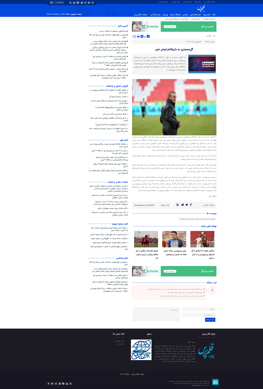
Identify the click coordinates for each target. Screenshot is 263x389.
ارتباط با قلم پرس (209, 2)
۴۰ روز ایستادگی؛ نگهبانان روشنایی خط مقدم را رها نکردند (109, 119)
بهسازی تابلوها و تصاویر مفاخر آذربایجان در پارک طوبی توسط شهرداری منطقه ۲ (109, 64)
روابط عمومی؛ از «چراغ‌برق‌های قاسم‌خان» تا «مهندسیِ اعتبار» (111, 108)
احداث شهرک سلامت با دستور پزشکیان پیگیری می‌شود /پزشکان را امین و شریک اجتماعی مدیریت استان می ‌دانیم (108, 50)
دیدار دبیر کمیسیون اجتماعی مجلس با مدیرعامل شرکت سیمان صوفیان (110, 213)
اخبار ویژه (206, 14)
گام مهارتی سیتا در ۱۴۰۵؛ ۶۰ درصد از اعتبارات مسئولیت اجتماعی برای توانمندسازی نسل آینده (111, 203)
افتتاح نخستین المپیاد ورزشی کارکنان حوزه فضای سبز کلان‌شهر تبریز (108, 172)
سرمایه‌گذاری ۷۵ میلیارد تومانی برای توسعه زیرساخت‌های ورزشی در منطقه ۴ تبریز (112, 158)
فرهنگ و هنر (175, 14)
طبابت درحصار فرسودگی (118, 96)
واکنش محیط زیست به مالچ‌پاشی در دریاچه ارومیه (109, 238)
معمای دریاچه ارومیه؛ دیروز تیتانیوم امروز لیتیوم (110, 242)
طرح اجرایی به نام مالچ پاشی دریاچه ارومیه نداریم (109, 234)
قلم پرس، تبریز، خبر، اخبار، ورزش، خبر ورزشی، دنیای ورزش (198, 219)
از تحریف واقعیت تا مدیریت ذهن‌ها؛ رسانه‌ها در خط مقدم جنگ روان (108, 130)
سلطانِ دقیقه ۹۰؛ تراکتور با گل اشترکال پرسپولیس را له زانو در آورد (202, 254)
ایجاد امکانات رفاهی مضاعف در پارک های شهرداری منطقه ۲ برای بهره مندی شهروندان (108, 76)
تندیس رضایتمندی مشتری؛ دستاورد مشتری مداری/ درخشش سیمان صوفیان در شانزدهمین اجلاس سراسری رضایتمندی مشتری (108, 188)
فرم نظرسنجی (163, 2)
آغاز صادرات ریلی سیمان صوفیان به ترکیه (112, 208)
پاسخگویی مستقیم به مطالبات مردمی (112, 31)
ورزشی (165, 14)
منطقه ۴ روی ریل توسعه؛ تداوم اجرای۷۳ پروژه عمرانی (111, 165)
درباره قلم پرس (176, 2)
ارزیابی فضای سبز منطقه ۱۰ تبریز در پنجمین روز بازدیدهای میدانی (109, 57)
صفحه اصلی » (195, 19)
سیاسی (185, 14)
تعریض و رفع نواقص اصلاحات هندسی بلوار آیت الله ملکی (107, 36)
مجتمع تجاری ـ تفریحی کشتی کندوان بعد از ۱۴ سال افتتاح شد (107, 70)
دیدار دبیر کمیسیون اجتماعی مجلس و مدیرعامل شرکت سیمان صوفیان (110, 196)
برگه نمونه (198, 2)
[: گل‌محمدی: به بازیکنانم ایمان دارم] (134, 36)
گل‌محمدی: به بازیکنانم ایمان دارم (174, 49)
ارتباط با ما (120, 344)
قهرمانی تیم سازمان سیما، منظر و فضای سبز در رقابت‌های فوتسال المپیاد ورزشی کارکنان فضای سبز (108, 42)
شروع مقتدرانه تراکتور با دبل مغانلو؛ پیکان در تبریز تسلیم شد (147, 254)
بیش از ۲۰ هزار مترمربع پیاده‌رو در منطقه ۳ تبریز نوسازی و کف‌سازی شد (110, 152)
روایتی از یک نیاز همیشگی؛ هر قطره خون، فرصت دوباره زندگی (109, 102)
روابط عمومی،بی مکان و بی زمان (115, 114)
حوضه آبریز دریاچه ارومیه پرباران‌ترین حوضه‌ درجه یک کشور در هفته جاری (109, 229)
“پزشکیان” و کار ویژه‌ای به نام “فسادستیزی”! (111, 124)
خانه (214, 14)
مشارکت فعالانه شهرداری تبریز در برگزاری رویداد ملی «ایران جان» (109, 145)
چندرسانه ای (187, 2)
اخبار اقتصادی (195, 14)
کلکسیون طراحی (196, 385)
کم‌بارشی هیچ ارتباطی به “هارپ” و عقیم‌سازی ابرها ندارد (109, 248)
